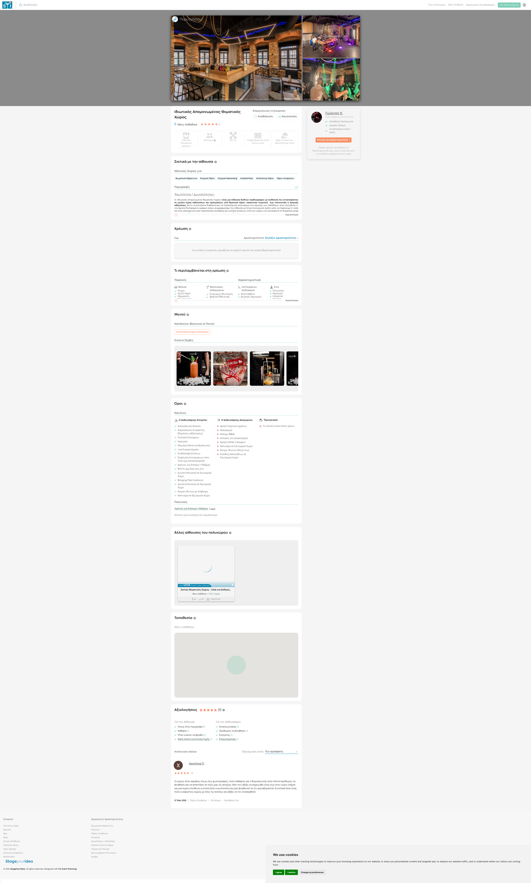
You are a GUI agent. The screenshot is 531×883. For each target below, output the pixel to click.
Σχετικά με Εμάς (11, 826)
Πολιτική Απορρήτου (13, 853)
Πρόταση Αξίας (10, 845)
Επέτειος (95, 830)
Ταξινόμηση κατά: (253, 752)
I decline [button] (291, 872)
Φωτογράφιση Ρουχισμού (103, 853)
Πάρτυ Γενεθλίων (99, 833)
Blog (5, 837)
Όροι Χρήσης (9, 849)
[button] (236, 214)
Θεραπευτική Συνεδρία (102, 845)
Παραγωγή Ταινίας (100, 849)
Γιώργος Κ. (334, 113)
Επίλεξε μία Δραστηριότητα (332, 140)
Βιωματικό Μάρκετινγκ (102, 826)
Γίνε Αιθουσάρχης (509, 5)
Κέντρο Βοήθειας (11, 841)
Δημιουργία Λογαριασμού (480, 5)
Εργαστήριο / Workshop (103, 841)
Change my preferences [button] (312, 872)
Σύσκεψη (95, 837)
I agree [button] (278, 872)
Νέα (5, 833)
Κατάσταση (9, 857)
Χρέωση (7, 830)
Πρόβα (94, 857)
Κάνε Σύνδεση (455, 5)
